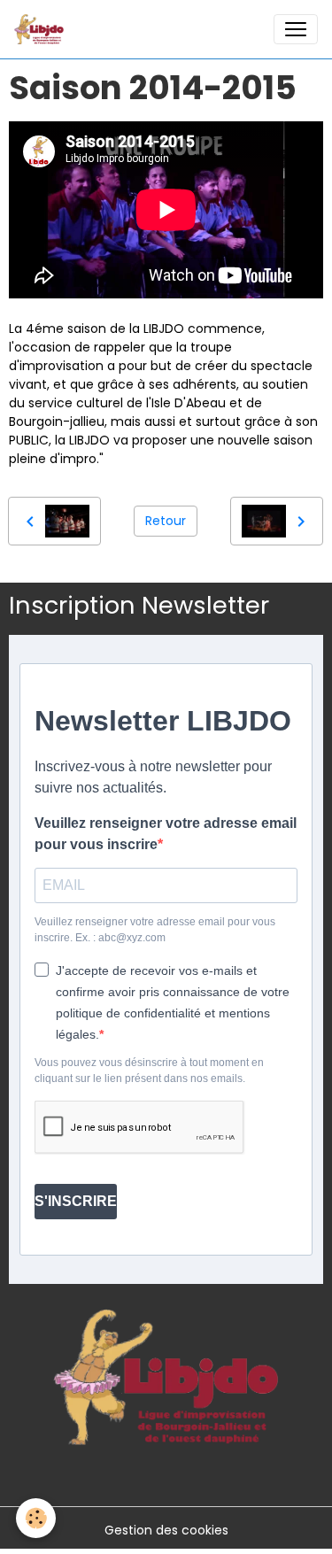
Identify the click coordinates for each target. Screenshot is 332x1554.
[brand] (42, 29)
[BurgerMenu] (296, 29)
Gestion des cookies (166, 1530)
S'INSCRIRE (76, 1201)
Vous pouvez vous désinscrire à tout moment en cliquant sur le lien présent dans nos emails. (149, 1070)
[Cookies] (36, 1518)
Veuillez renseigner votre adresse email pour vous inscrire (166, 834)
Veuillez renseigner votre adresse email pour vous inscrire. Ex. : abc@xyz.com (155, 930)
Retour (165, 521)
